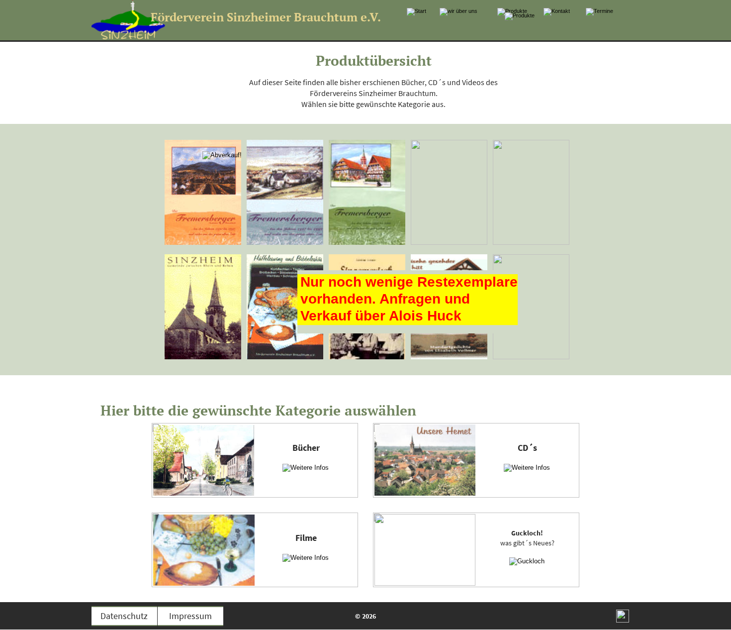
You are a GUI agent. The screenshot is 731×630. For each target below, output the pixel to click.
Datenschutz (124, 616)
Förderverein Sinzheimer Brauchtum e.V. (266, 17)
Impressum (190, 616)
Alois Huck (425, 315)
